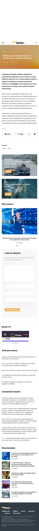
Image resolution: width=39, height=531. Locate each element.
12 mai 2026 (14, 487)
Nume (7, 283)
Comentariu (8, 263)
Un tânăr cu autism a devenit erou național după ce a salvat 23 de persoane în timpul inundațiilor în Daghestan (18, 401)
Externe (7, 182)
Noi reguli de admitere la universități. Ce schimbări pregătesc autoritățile (24, 493)
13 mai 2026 (14, 477)
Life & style (16, 513)
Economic (31, 511)
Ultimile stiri (6, 511)
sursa (3, 128)
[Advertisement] (19, 20)
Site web (7, 297)
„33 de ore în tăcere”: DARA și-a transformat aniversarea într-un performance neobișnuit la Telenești (22, 464)
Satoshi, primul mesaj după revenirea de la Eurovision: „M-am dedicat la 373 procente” (19, 239)
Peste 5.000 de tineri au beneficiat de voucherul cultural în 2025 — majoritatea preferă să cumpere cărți (19, 431)
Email (6, 290)
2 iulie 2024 (8, 167)
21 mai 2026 (19, 242)
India (4, 148)
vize (10, 148)
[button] (16, 245)
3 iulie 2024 (6, 62)
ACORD (15, 84)
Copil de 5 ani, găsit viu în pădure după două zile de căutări (19, 370)
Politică (15, 511)
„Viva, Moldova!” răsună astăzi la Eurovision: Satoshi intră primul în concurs (22, 483)
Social (4, 51)
